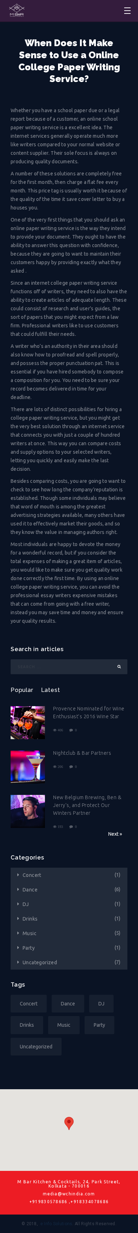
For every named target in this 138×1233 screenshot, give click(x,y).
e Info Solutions (56, 1223)
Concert (32, 875)
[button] (69, 1123)
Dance (30, 890)
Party (29, 948)
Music (29, 933)
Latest (50, 690)
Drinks (30, 919)
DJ (26, 904)
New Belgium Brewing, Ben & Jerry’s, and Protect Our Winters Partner (87, 805)
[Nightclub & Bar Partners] (28, 768)
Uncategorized (40, 962)
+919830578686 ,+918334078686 (69, 1202)
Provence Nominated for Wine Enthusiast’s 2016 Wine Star (89, 712)
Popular (22, 690)
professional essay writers (41, 595)
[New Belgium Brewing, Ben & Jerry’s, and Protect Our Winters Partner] (28, 812)
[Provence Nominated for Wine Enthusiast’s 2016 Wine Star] (28, 723)
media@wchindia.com (69, 1194)
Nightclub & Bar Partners (82, 753)
